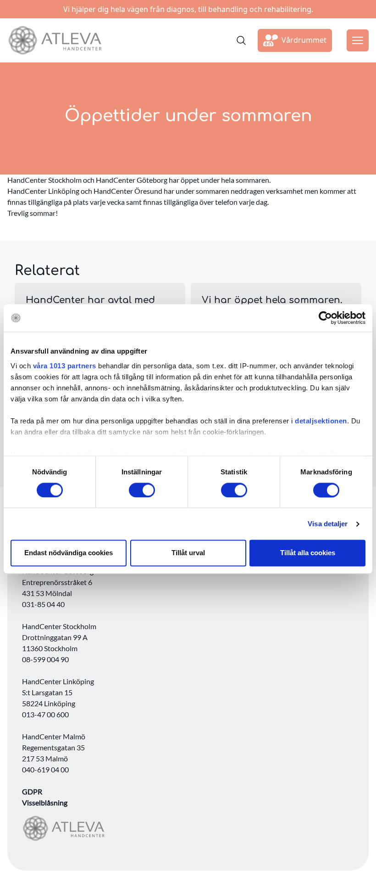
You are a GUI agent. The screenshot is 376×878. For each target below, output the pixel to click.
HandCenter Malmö (53, 736)
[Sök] (241, 40)
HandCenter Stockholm (59, 626)
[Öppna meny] (358, 40)
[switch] (142, 490)
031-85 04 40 (43, 604)
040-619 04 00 (45, 769)
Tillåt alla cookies (307, 553)
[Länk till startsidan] (54, 40)
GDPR (32, 791)
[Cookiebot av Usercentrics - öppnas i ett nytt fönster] (325, 318)
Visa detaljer (328, 524)
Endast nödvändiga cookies (68, 553)
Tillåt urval (188, 553)
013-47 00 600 (45, 714)
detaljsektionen (321, 421)
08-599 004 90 (45, 659)
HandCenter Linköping (58, 681)
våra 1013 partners (64, 366)
